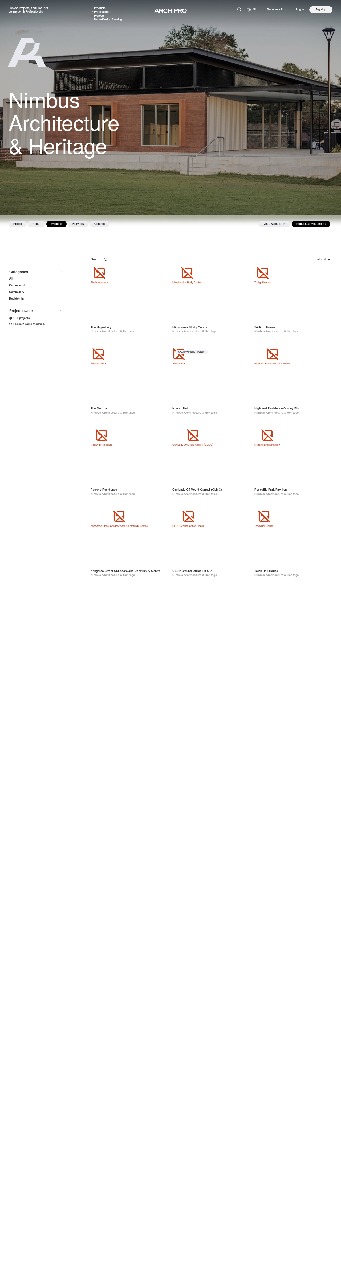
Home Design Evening (108, 19)
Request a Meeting (309, 224)
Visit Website (272, 224)
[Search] (239, 9)
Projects (24, 8)
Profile (17, 224)
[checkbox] (19, 318)
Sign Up (321, 9)
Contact (99, 224)
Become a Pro (276, 9)
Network (78, 224)
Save (160, 272)
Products (42, 8)
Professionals (34, 11)
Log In (300, 9)
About (36, 224)
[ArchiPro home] (170, 11)
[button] (37, 273)
